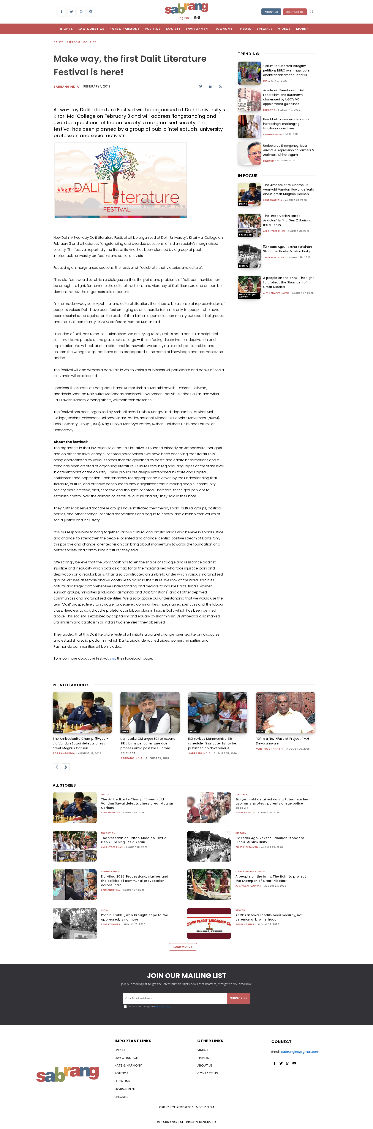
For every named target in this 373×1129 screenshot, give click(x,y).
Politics (89, 42)
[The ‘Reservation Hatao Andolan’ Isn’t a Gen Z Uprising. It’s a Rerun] (249, 225)
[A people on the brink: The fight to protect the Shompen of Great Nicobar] (249, 287)
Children (241, 794)
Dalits (58, 42)
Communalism (272, 135)
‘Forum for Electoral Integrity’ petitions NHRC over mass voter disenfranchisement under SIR (287, 70)
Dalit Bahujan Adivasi (247, 295)
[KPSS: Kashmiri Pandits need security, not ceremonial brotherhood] (209, 923)
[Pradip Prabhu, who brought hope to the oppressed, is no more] (75, 923)
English (183, 18)
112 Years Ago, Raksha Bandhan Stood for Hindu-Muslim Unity (287, 249)
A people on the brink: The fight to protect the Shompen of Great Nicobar (288, 282)
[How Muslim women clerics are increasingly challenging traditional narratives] (249, 126)
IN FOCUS (248, 176)
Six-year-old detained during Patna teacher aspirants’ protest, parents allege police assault (271, 803)
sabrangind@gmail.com (300, 1051)
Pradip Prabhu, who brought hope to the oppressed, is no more (134, 917)
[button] (311, 11)
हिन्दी (197, 18)
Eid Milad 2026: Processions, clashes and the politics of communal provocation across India (134, 880)
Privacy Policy (162, 1006)
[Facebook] (61, 12)
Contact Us (295, 12)
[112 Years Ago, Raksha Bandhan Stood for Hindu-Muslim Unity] (249, 256)
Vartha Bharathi (269, 749)
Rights (240, 910)
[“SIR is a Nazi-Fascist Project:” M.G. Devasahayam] (285, 712)
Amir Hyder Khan (274, 231)
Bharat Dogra (110, 924)
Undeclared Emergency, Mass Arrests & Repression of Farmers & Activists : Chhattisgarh (288, 150)
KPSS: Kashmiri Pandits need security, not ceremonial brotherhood (269, 917)
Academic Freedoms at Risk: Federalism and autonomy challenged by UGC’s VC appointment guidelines (284, 97)
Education (270, 110)
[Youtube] (91, 12)
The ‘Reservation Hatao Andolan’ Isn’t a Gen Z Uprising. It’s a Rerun (287, 220)
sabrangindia (272, 200)
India (266, 81)
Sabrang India (245, 812)
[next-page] (66, 767)
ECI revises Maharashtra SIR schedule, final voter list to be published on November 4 (212, 743)
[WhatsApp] (81, 12)
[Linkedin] (210, 86)
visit (113, 658)
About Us (271, 12)
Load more (181, 947)
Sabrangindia (66, 86)
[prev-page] (56, 767)
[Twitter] (71, 12)
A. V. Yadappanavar (276, 293)
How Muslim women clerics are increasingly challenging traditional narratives (286, 123)
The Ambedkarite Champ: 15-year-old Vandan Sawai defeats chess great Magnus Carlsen (288, 189)
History (243, 265)
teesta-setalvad (274, 257)
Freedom (73, 42)
